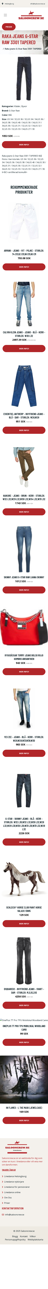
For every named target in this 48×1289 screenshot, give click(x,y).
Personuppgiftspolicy (15, 1239)
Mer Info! (24, 144)
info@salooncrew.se (37, 4)
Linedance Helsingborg (15, 1176)
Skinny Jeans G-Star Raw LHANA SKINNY (24, 577)
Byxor (24, 106)
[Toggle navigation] (5, 15)
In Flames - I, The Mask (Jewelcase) (24, 1107)
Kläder (17, 106)
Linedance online (12, 1192)
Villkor (33, 1236)
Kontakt (24, 1236)
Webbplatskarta (35, 1239)
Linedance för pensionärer (17, 1187)
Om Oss (8, 1197)
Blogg (15, 1236)
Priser (9, 26)
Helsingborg (9, 4)
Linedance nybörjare (14, 1181)
